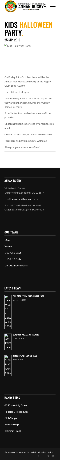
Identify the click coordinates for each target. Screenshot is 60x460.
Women (8, 246)
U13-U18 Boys (12, 252)
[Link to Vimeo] (48, 456)
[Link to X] (38, 456)
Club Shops (10, 418)
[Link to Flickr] (43, 456)
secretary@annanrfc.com (25, 198)
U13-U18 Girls (12, 259)
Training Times (12, 430)
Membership (11, 424)
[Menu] (51, 6)
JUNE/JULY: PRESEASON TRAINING (26, 334)
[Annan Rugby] (24, 6)
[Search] (43, 6)
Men (7, 239)
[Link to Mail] (53, 456)
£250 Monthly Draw (15, 405)
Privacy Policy (47, 452)
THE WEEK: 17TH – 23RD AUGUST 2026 (28, 296)
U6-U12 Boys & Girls (16, 265)
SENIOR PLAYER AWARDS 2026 (25, 355)
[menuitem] (43, 6)
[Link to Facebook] (34, 456)
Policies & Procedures (16, 411)
